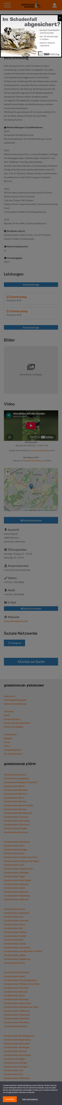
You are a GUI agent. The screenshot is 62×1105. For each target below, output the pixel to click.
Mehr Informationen (30, 1099)
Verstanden (9, 1099)
